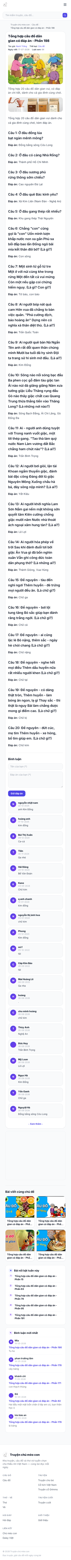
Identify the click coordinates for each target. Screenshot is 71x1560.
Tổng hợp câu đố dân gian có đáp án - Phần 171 (35, 1383)
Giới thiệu (43, 1520)
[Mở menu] (65, 4)
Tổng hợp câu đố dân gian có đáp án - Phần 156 (50, 1256)
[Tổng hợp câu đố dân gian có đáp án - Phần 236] (19, 1207)
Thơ (5, 1502)
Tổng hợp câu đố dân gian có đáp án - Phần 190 (35, 1347)
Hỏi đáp (7, 1520)
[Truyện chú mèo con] (6, 5)
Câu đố (41, 46)
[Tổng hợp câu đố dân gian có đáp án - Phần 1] (19, 1240)
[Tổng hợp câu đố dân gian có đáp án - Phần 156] (51, 1240)
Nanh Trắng (21, 46)
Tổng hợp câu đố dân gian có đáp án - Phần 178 (35, 1365)
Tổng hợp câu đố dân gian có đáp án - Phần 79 (36, 1297)
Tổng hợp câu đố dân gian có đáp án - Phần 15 (36, 1277)
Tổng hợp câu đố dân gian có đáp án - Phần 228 (50, 1222)
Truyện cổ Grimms (48, 1489)
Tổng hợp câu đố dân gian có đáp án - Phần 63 (36, 1287)
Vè (4, 1507)
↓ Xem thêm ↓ (35, 1123)
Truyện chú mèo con (20, 24)
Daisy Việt (8, 1537)
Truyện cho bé (46, 1480)
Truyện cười (44, 1502)
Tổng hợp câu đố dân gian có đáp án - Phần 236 (19, 1222)
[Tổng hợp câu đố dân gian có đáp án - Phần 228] (51, 1207)
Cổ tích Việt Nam (47, 1484)
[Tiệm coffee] (35, 104)
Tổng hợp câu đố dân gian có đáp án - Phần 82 (35, 1400)
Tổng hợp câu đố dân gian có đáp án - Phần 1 (19, 1256)
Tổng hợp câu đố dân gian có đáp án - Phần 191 (36, 1316)
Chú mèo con (10, 1533)
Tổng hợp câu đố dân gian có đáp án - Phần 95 (36, 1307)
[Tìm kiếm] (65, 15)
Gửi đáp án (17, 793)
